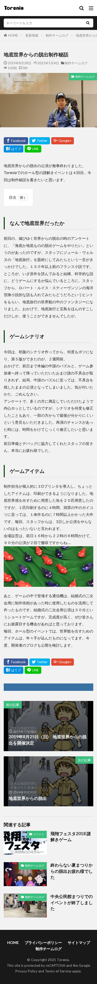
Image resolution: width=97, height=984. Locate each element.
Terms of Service (58, 971)
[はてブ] (13, 149)
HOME (13, 35)
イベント (38, 834)
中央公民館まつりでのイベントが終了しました (71, 902)
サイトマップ (79, 942)
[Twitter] (39, 140)
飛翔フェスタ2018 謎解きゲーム (70, 836)
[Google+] (62, 140)
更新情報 (31, 35)
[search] (87, 23)
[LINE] (33, 149)
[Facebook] (16, 140)
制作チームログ (57, 35)
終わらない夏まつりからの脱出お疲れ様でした (71, 871)
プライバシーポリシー (43, 942)
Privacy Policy (26, 971)
